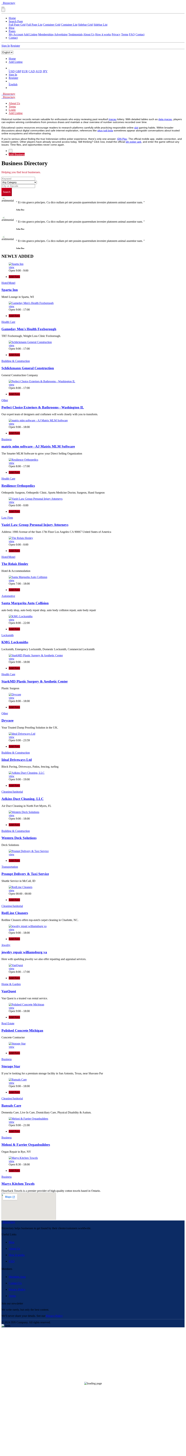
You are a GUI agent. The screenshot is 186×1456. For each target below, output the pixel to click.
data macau (165, 119)
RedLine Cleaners (14, 913)
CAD (32, 71)
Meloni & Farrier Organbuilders (25, 1145)
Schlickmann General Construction (27, 368)
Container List (69, 24)
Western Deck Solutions (19, 838)
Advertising (61, 34)
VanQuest (8, 991)
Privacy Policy (17, 1289)
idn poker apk (133, 141)
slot (136, 127)
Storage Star (10, 1066)
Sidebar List (100, 24)
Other (4, 400)
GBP (18, 71)
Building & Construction (15, 361)
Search (6, 192)
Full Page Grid (17, 24)
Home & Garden (11, 984)
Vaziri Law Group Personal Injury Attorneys (34, 525)
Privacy (116, 34)
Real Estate (7, 1023)
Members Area (17, 1276)
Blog (11, 27)
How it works (103, 34)
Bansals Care (11, 1105)
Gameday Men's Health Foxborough (28, 329)
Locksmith (7, 635)
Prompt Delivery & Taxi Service (25, 874)
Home (12, 18)
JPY (45, 71)
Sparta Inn (9, 290)
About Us (88, 34)
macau (112, 119)
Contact (140, 34)
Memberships (46, 34)
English (13, 84)
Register (15, 45)
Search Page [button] (16, 21)
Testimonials (75, 34)
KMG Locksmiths (14, 642)
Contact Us (15, 1283)
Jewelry (5, 945)
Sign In (5, 45)
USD (12, 71)
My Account (16, 34)
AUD (38, 71)
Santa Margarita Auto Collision (25, 603)
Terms (124, 34)
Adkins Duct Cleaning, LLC (22, 799)
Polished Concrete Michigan (22, 1030)
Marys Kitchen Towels (18, 1184)
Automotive (8, 596)
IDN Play (122, 138)
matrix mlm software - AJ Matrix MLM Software (38, 446)
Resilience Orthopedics (18, 486)
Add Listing (30, 34)
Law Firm (7, 517)
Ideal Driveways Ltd (16, 760)
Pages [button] (12, 31)
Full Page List (34, 24)
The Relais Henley (14, 564)
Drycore (7, 720)
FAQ (132, 34)
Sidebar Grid (85, 24)
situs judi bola (105, 130)
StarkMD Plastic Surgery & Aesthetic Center (34, 681)
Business (6, 439)
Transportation (9, 866)
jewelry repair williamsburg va (24, 952)
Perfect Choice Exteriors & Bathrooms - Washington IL (42, 407)
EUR (25, 71)
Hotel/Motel (8, 282)
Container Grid (51, 24)
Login (12, 109)
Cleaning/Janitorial (12, 791)
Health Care (8, 321)
